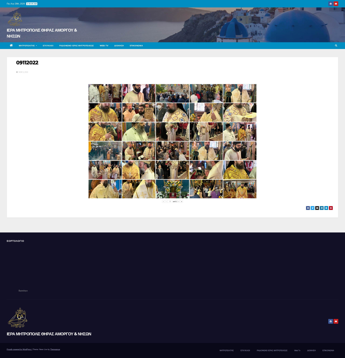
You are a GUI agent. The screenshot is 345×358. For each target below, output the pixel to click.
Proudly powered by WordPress (19, 349)
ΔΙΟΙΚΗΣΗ (119, 45)
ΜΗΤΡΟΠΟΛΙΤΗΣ (27, 45)
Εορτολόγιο (23, 291)
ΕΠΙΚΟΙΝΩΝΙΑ (136, 45)
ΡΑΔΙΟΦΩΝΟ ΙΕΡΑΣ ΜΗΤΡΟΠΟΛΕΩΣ (76, 45)
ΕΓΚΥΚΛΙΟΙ (48, 45)
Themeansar (55, 349)
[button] (336, 45)
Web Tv (104, 45)
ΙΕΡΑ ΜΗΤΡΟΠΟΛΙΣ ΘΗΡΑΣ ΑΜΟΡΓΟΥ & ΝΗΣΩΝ (49, 333)
